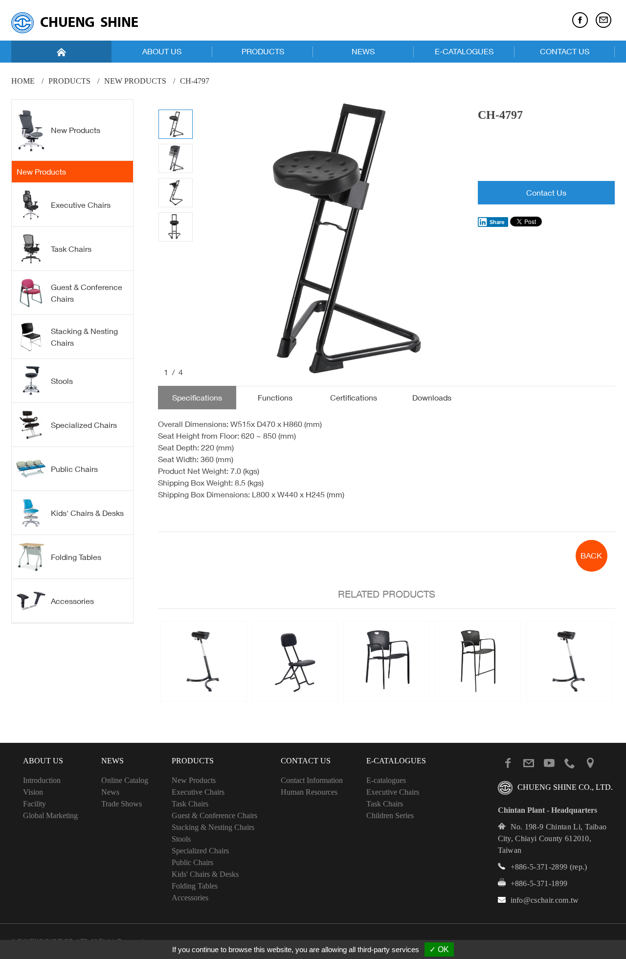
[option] (335, 238)
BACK (591, 555)
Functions (275, 397)
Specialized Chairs (84, 425)
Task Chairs (71, 249)
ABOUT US (161, 51)
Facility (34, 804)
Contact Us (546, 193)
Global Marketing (50, 815)
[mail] (603, 20)
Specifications (197, 397)
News (110, 792)
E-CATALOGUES (464, 51)
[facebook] (580, 20)
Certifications (353, 397)
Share (497, 222)
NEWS (363, 51)
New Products (135, 81)
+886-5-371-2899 (539, 867)
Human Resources (309, 792)
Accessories (72, 601)
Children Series (390, 815)
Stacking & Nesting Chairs (84, 337)
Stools (62, 381)
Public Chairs (74, 469)
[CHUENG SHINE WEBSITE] (74, 22)
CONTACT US (564, 51)
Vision (33, 792)
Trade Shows (121, 804)
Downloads (431, 397)
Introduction (42, 780)
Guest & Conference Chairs (86, 293)
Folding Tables (76, 557)
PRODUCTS (263, 51)
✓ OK (439, 949)
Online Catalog (124, 780)
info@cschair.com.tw (545, 900)
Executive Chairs (81, 205)
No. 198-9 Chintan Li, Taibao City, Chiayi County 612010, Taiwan (552, 838)
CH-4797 (194, 81)
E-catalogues (386, 780)
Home (23, 81)
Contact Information (312, 780)
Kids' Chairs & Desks (87, 513)
